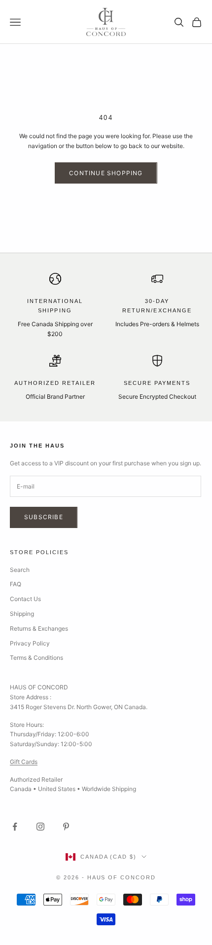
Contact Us (25, 599)
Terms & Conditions (36, 657)
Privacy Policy (30, 643)
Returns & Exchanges (39, 628)
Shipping (22, 613)
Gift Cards (23, 761)
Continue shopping (105, 173)
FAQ (15, 584)
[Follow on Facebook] (15, 827)
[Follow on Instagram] (40, 827)
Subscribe (43, 517)
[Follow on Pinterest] (66, 827)
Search (20, 569)
